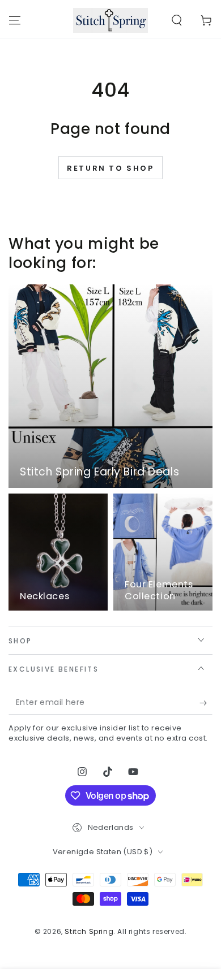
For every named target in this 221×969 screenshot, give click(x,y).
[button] (177, 20)
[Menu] (14, 20)
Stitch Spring (89, 931)
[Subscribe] (205, 703)
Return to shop (110, 168)
